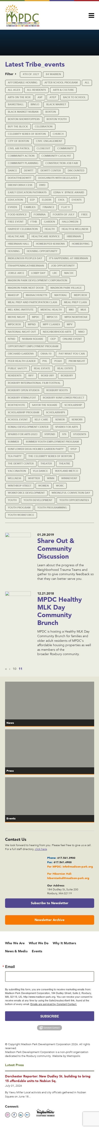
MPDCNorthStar (75, 317)
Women (43, 485)
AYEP (53, 97)
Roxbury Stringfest (22, 397)
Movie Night (16, 317)
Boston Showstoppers (24, 119)
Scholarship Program (23, 412)
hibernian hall (18, 243)
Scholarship (73, 405)
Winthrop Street (19, 485)
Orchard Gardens (21, 353)
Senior (60, 419)
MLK (83, 309)
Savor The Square (44, 405)
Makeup (13, 295)
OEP (53, 338)
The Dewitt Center (21, 463)
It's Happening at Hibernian (68, 258)
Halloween (70, 221)
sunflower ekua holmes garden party (36, 449)
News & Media (16, 951)
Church (58, 133)
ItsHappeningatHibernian (26, 265)
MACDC (69, 273)
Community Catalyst (56, 155)
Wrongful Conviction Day (71, 492)
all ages (14, 89)
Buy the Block (18, 126)
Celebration (43, 126)
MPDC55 (52, 317)
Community (65, 148)
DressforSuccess (20, 185)
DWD (42, 185)
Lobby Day (38, 273)
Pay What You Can (72, 353)
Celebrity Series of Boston (27, 133)
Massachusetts (36, 295)
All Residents (36, 89)
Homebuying (81, 243)
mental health (51, 309)
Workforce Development (26, 492)
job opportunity (63, 265)
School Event (18, 419)
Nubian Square (32, 338)
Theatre (64, 463)
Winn (50, 478)
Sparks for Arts (66, 426)
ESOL (61, 199)
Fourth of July (63, 214)
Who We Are (15, 943)
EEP (32, 199)
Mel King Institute (21, 309)
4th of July (31, 74)
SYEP (73, 449)
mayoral (60, 295)
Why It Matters (64, 943)
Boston (50, 111)
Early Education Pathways (27, 192)
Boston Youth (57, 119)
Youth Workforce (21, 514)
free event (15, 221)
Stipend (49, 434)
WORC (60, 485)
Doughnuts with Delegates (57, 177)
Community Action (21, 155)
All (87, 82)
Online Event (72, 338)
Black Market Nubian (23, 111)
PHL (44, 361)
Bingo (35, 104)
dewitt (28, 170)
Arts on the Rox (19, 97)
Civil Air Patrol (19, 148)
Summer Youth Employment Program (52, 441)
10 (14, 669)
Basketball (16, 104)
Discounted (76, 170)
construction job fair (61, 163)
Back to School (74, 97)
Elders (46, 199)
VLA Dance (40, 470)
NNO (81, 331)
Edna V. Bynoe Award (68, 192)
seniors (77, 419)
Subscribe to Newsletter (49, 903)
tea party (14, 456)
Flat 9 (65, 207)
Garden (49, 221)
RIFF (31, 375)
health (50, 229)
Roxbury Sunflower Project (63, 397)
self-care (41, 419)
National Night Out (22, 331)
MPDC (36, 317)
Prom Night (77, 361)
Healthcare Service (46, 236)
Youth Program (19, 507)
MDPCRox (80, 295)
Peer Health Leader (21, 361)
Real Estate (42, 368)
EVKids (12, 207)
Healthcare (16, 236)
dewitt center (51, 170)
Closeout (43, 148)
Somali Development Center (28, 426)
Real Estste (65, 368)
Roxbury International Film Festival (34, 382)
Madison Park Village (66, 287)
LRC (54, 273)
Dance (12, 170)
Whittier (34, 478)
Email (10, 966)
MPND (32, 324)
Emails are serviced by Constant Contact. (53, 1004)
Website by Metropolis (66, 1056)
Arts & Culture (63, 89)
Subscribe (49, 1016)
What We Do (39, 943)
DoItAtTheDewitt (19, 177)
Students (79, 434)
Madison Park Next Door (26, 287)
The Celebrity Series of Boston (50, 456)
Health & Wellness (75, 229)
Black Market (56, 104)
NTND (11, 338)
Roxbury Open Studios (23, 390)
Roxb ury (47, 375)
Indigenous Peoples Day (25, 258)
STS (64, 434)
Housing (14, 251)
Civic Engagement (49, 141)
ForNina (40, 214)
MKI (71, 309)
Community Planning (23, 163)
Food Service (17, 214)
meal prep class (75, 302)
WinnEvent (69, 478)
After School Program (61, 82)
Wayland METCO (66, 470)
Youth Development (37, 500)
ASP (40, 97)
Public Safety (17, 368)
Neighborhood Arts (57, 331)
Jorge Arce (16, 273)
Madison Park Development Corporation (37, 280)
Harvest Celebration (23, 229)
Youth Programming (52, 507)
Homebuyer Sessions (50, 243)
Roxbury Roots (57, 390)
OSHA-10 (46, 353)
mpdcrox (14, 324)
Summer (13, 441)
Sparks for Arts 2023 (23, 434)
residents (14, 375)
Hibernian (74, 236)
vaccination (17, 470)
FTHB (33, 221)
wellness (14, 478)
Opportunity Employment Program (33, 346)
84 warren (53, 74)
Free (84, 214)
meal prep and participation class (32, 302)
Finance (48, 207)
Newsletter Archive (49, 920)
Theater (46, 463)
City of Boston (18, 141)
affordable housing (23, 82)
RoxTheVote (16, 405)
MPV (70, 324)
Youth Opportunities (74, 500)
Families (29, 207)
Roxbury (67, 375)
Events (77, 199)
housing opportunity (42, 251)
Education (15, 199)
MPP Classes (51, 324)
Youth (12, 500)
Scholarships (55, 412)
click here (41, 849)
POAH (58, 361)
